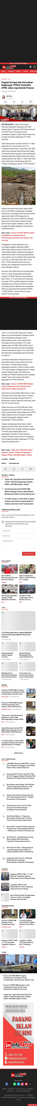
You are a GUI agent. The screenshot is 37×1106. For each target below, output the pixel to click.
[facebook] (6, 1084)
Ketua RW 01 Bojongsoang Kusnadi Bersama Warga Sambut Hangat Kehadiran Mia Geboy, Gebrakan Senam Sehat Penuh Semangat (10, 582)
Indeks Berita (18, 753)
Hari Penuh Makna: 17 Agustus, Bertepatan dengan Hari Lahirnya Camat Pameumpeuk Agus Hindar (19, 818)
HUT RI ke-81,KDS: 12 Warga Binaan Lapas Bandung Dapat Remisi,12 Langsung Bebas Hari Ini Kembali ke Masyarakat (20, 851)
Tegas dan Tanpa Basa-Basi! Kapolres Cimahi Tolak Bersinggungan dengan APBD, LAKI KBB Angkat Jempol (17, 452)
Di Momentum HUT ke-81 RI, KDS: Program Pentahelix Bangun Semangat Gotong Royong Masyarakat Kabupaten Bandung (19, 809)
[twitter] (10, 1084)
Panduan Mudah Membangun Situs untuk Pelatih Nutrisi (26, 655)
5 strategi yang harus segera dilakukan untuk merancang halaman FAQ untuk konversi (17, 635)
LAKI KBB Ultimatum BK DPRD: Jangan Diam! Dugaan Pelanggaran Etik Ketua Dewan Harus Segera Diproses (21, 766)
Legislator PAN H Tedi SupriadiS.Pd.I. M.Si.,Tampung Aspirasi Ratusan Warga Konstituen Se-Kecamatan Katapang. (21, 889)
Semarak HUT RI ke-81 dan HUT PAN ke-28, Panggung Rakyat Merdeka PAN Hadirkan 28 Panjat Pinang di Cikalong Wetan (21, 777)
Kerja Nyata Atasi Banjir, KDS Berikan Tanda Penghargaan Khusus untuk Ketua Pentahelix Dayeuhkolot (20, 787)
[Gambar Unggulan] (18, 113)
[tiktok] (30, 1084)
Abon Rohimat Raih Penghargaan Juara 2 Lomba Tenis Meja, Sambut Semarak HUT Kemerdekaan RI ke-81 (22, 898)
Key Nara (9, 96)
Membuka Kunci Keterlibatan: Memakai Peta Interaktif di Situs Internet (9, 676)
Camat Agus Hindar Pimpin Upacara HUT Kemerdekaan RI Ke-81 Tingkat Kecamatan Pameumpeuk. (20, 797)
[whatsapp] (14, 1084)
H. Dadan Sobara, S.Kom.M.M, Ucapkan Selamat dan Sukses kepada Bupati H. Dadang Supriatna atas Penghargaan (20, 501)
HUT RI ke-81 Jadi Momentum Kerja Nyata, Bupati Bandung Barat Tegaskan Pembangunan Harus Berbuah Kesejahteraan (20, 840)
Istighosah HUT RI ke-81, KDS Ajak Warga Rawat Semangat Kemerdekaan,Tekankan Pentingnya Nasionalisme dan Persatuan (20, 861)
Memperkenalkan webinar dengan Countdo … (7, 655)
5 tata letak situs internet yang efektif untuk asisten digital (26, 675)
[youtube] (26, 1084)
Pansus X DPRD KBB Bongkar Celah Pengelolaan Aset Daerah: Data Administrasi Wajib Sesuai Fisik (17, 386)
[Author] (4, 97)
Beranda (4, 79)
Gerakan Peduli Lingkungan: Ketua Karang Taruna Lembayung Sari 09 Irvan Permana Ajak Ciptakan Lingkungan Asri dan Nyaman (27, 601)
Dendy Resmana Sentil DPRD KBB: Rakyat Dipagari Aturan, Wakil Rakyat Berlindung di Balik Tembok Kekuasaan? (20, 491)
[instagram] (22, 1084)
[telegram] (18, 1084)
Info (9, 79)
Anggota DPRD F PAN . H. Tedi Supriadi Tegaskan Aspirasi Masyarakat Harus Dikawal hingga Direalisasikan (22, 877)
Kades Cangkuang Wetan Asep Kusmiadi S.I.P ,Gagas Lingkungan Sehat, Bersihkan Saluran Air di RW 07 (27, 580)
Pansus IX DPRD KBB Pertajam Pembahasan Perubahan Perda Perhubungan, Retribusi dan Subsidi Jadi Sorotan (13, 693)
